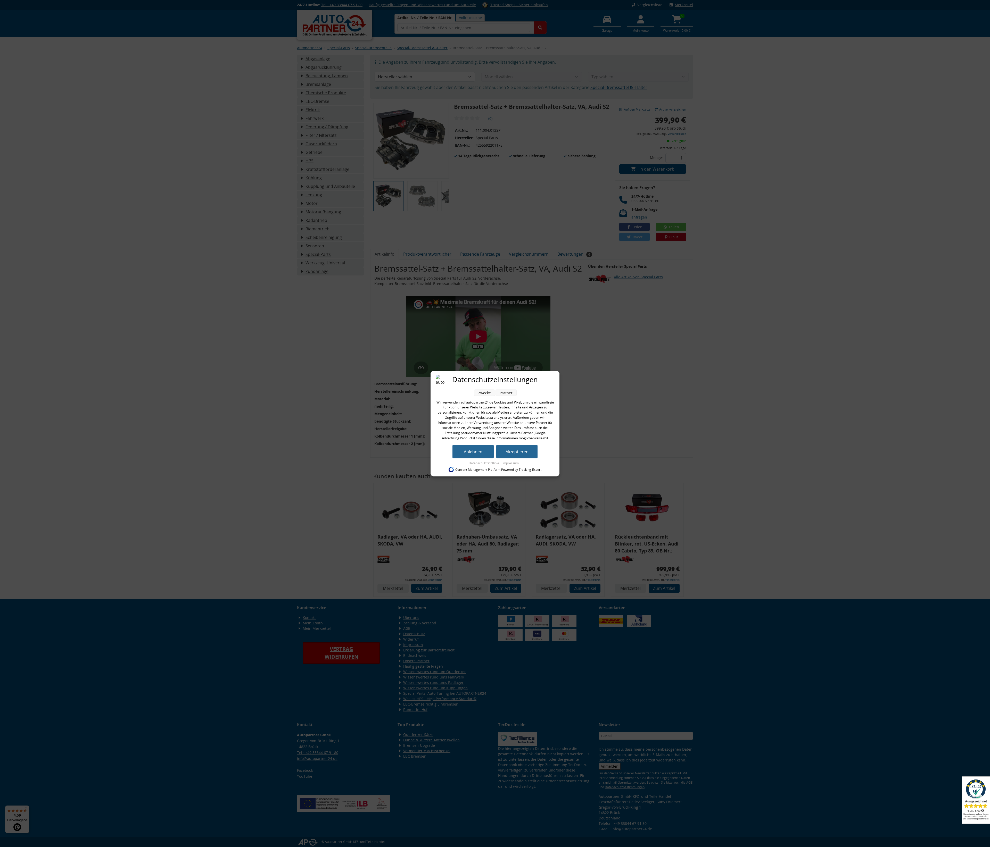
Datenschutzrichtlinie (484, 463)
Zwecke (484, 392)
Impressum (510, 463)
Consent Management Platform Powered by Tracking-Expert (498, 469)
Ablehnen (473, 451)
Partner (506, 392)
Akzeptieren (517, 451)
